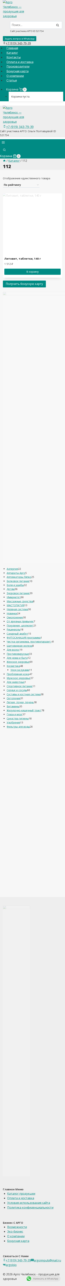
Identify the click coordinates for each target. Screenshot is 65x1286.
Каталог (12, 53)
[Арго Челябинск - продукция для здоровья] (32, 9)
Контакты (13, 57)
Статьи (11, 80)
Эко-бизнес (15, 1231)
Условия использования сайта (28, 1203)
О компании (15, 76)
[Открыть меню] (3, 143)
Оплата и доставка (19, 62)
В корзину (32, 271)
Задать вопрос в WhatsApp (20, 38)
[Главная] (4, 161)
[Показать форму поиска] (4, 150)
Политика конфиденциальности (30, 1207)
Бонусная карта (17, 71)
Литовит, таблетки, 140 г (22, 258)
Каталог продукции (21, 1194)
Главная (12, 48)
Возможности (17, 1227)
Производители (17, 66)
